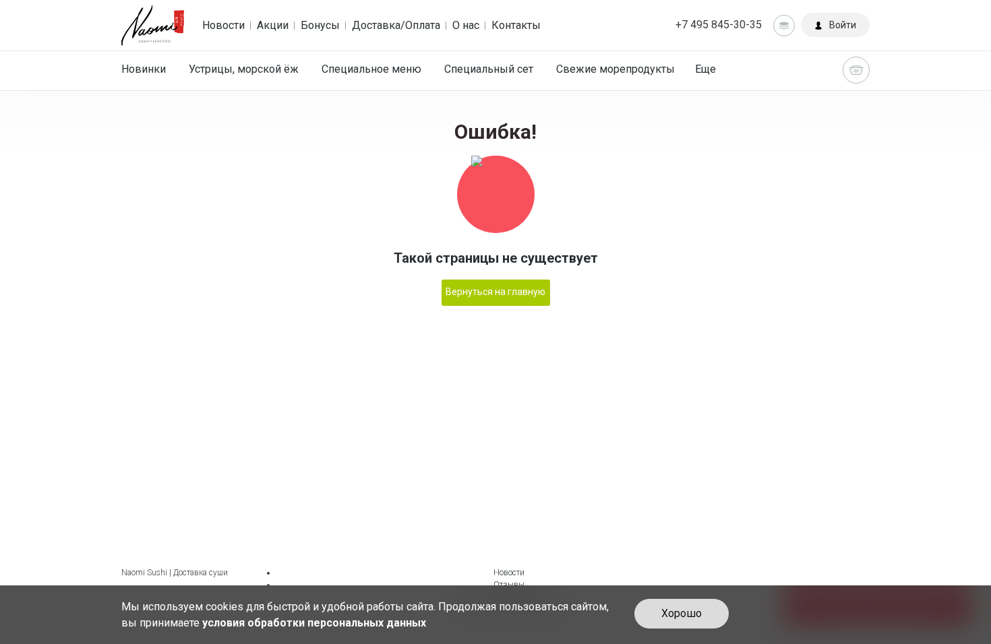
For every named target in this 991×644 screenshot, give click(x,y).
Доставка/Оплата (396, 25)
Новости (223, 25)
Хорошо (681, 613)
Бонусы (320, 25)
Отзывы (508, 584)
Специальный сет (488, 69)
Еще (705, 69)
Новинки (143, 69)
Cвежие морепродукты (615, 69)
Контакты (516, 25)
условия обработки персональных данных (314, 622)
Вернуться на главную (495, 291)
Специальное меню (371, 69)
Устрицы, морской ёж (244, 69)
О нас (465, 25)
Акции (273, 25)
